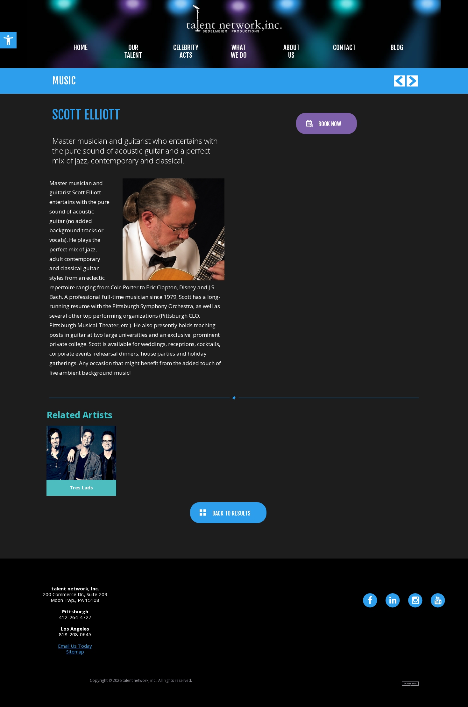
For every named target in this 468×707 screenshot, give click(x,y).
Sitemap (75, 651)
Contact (344, 47)
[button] (8, 40)
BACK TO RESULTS (231, 513)
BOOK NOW (329, 123)
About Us (291, 51)
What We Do (239, 51)
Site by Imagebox (410, 684)
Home (81, 47)
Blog (397, 47)
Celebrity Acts (185, 51)
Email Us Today (75, 646)
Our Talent (133, 51)
